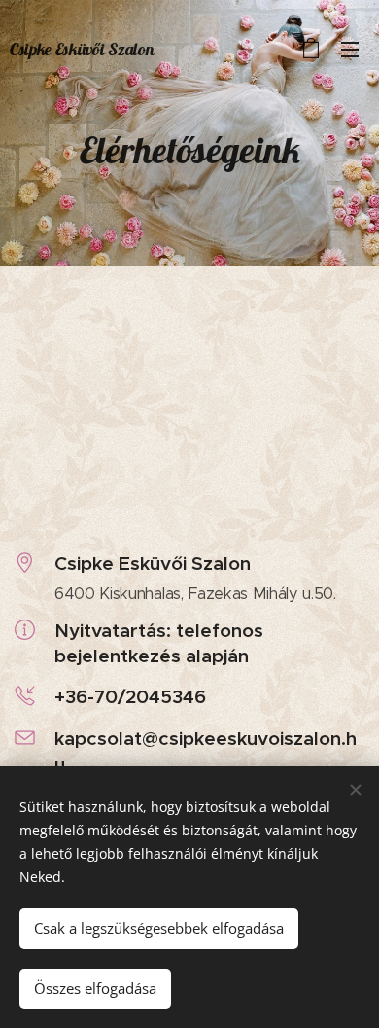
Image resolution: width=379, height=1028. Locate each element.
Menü (349, 48)
